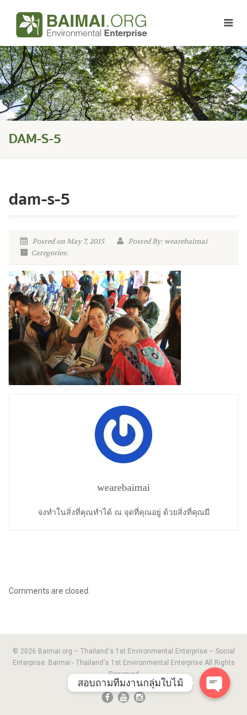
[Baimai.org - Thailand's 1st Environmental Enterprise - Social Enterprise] (82, 25)
